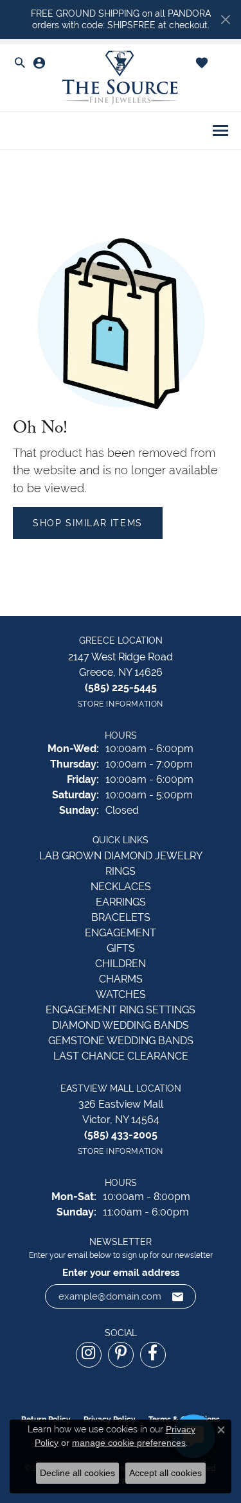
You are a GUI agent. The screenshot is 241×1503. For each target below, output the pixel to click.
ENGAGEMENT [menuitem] (120, 933)
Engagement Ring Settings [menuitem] (120, 1010)
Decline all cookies (77, 1473)
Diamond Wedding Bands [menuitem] (120, 1025)
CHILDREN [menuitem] (120, 964)
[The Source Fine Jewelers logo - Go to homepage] (121, 78)
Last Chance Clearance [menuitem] (120, 1056)
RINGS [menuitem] (120, 871)
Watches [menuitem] (121, 994)
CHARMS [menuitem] (121, 979)
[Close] (225, 20)
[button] (20, 63)
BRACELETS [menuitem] (120, 917)
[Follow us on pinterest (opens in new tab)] (121, 1355)
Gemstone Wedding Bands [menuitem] (120, 1041)
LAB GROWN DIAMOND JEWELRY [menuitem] (120, 856)
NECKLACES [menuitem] (121, 886)
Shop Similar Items (88, 523)
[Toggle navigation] (220, 130)
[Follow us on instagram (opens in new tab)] (89, 1355)
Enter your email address (120, 1272)
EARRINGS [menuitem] (121, 902)
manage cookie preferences (129, 1443)
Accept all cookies (165, 1473)
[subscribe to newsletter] (178, 1296)
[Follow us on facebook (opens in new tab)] (153, 1355)
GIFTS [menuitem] (121, 948)
